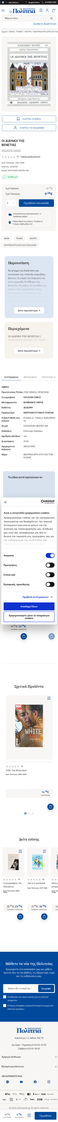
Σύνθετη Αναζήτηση (44, 24)
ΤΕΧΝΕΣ (19, 31)
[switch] (50, 565)
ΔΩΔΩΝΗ (14, 166)
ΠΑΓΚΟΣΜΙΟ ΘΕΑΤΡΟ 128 (18, 170)
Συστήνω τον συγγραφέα (32, 127)
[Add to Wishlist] (29, 1116)
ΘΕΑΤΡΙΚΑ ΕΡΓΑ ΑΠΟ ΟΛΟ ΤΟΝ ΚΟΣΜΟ (20, 245)
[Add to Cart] (24, 636)
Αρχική (4, 31)
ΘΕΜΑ (11, 31)
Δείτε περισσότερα (29, 310)
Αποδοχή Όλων (29, 606)
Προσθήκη (45, 1115)
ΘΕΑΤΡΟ (28, 31)
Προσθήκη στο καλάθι (36, 203)
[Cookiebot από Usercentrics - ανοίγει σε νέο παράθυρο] (41, 502)
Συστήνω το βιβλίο (31, 118)
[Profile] (47, 11)
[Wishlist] (41, 11)
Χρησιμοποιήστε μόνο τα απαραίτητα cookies (29, 616)
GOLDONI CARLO (11, 150)
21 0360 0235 (50, 2)
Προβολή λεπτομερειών (35, 597)
